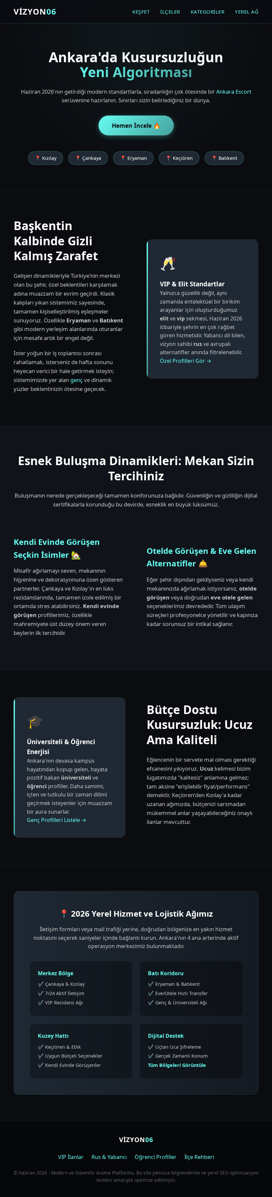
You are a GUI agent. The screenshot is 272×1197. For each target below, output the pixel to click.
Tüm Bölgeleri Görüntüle (177, 1065)
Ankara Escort (233, 91)
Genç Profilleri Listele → (56, 820)
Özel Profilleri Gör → (185, 360)
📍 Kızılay (45, 158)
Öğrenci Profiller (155, 1157)
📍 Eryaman (133, 158)
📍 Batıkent (224, 158)
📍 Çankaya (88, 158)
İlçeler (170, 11)
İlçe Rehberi (199, 1157)
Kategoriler (208, 11)
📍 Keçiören (179, 158)
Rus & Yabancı (109, 1157)
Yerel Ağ (246, 11)
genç (76, 380)
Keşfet (141, 11)
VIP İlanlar (71, 1157)
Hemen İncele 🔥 (136, 125)
